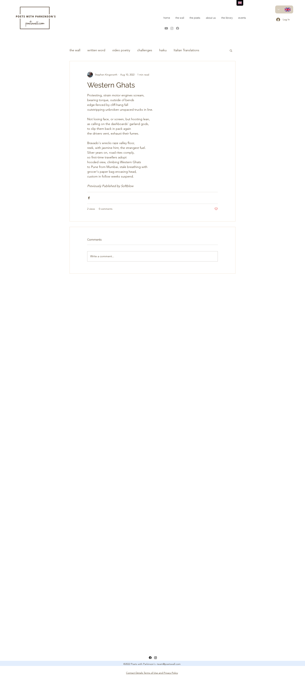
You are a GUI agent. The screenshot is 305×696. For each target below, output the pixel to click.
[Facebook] (178, 28)
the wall (75, 50)
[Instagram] (172, 28)
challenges (144, 50)
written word (96, 50)
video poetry (121, 50)
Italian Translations (186, 50)
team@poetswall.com (169, 664)
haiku (163, 50)
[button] (231, 50)
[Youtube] (166, 28)
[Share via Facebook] (89, 198)
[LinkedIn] (155, 657)
